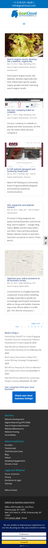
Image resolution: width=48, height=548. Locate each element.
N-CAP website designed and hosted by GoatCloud (21, 170)
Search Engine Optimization (17, 425)
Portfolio (21, 174)
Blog (20, 64)
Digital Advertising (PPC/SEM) (17, 422)
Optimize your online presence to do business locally (23, 279)
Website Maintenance (14, 428)
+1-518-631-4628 (23, 2)
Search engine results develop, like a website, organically (22, 60)
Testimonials (10, 448)
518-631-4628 (14, 518)
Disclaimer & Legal (13, 480)
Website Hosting (12, 432)
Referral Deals (11, 490)
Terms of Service (12, 474)
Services (27, 177)
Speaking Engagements (15, 461)
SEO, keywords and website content (20, 206)
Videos (8, 457)
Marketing (27, 64)
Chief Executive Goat (14, 451)
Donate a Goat (11, 464)
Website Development (14, 419)
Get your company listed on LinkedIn (20, 111)
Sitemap (8, 483)
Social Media (10, 435)
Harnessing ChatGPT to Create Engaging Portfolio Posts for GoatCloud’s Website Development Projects (22, 339)
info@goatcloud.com (24, 5)
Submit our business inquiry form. (20, 502)
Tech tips (33, 118)
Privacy (8, 477)
